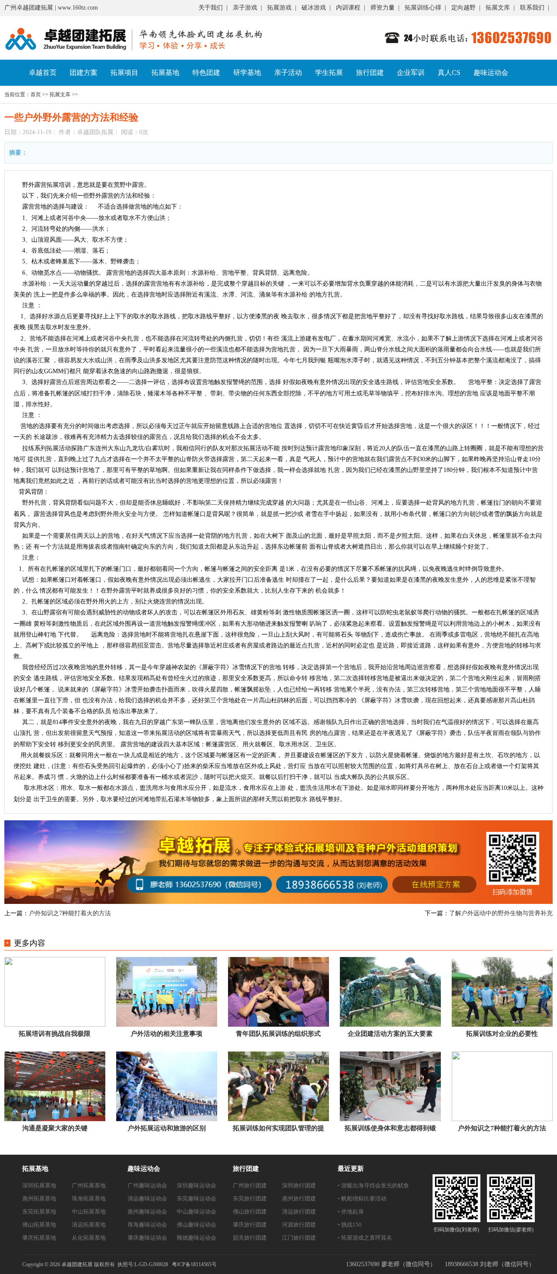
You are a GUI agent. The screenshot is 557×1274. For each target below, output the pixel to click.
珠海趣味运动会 (147, 1224)
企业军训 (411, 72)
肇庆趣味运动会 (147, 1237)
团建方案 (83, 72)
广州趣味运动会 (147, 1185)
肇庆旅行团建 (250, 1224)
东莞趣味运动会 (196, 1198)
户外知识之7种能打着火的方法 (70, 913)
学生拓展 (329, 72)
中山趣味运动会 (196, 1211)
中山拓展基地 (89, 1211)
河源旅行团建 (299, 1224)
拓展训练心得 (423, 7)
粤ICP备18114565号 (194, 1264)
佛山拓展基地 (39, 1224)
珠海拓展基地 (89, 1198)
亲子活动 (288, 72)
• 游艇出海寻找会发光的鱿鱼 (373, 1185)
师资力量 (382, 7)
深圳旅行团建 (299, 1185)
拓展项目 (124, 72)
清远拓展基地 (89, 1224)
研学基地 (247, 72)
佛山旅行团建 (250, 1211)
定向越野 (463, 7)
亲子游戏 (245, 7)
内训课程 (348, 7)
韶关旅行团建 (250, 1237)
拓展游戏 (279, 7)
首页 (35, 94)
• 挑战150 (350, 1224)
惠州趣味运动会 (147, 1211)
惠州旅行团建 (299, 1198)
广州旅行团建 (250, 1185)
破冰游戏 (314, 7)
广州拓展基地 (89, 1185)
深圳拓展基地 (39, 1185)
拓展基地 (165, 72)
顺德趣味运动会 (196, 1237)
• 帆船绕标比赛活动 (362, 1198)
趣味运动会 (490, 72)
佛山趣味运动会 (196, 1224)
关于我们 (210, 7)
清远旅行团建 (299, 1211)
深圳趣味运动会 (196, 1185)
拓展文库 (498, 7)
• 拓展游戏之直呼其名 (365, 1237)
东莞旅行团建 (250, 1198)
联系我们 (532, 7)
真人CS (449, 72)
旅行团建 (370, 72)
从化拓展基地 (89, 1237)
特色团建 (206, 72)
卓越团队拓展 (95, 132)
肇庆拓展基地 (39, 1237)
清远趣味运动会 (147, 1198)
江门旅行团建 (299, 1237)
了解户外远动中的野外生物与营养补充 (501, 913)
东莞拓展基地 (39, 1211)
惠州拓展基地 (39, 1198)
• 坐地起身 (351, 1211)
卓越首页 (43, 72)
